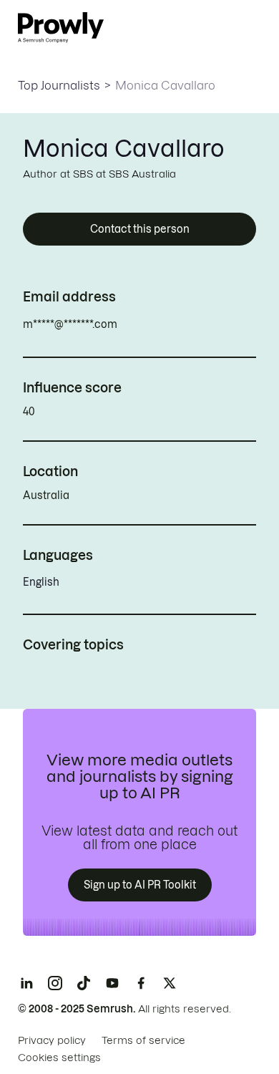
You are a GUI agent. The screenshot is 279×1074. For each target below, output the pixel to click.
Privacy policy (52, 1040)
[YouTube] (112, 983)
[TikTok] (83, 983)
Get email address (178, 324)
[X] (169, 983)
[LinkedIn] (26, 983)
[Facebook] (141, 983)
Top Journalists (59, 85)
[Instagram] (55, 983)
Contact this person (140, 229)
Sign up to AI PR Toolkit (140, 885)
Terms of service (143, 1040)
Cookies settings (59, 1058)
